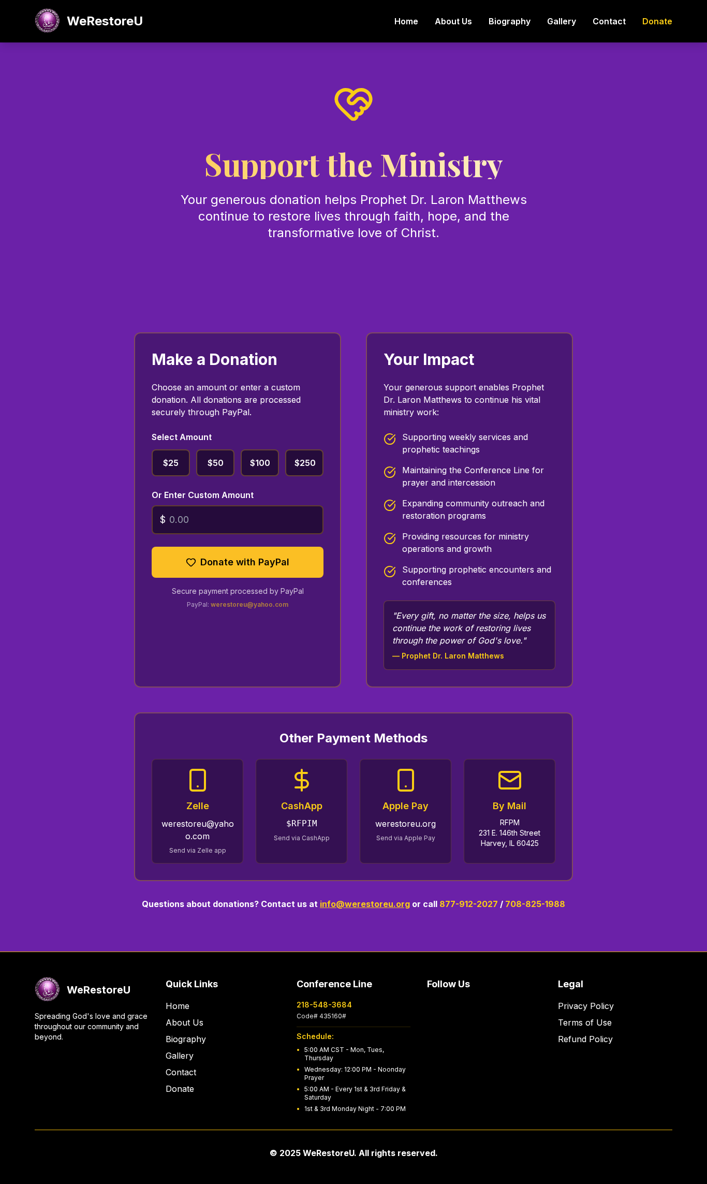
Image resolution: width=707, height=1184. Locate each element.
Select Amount (182, 437)
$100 (260, 463)
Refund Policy (585, 1039)
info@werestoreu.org (365, 904)
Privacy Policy (586, 1006)
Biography (510, 21)
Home (406, 21)
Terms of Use (585, 1022)
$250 (305, 463)
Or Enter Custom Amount (203, 495)
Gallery (561, 21)
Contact (609, 21)
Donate (657, 21)
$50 (216, 463)
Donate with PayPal (244, 562)
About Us (453, 21)
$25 (171, 463)
